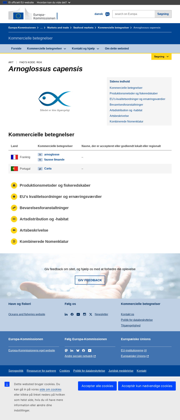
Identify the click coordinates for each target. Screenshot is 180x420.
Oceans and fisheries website (26, 314)
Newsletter (101, 314)
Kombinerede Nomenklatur (126, 121)
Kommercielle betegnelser (113, 27)
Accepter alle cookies (97, 386)
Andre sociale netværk (79, 356)
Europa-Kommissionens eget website (31, 350)
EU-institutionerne (132, 350)
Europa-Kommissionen (22, 27)
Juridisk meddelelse (120, 370)
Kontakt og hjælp (83, 48)
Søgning (163, 13)
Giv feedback (90, 280)
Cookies (64, 370)
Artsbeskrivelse (119, 115)
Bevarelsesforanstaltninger (126, 104)
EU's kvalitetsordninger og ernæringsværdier (137, 99)
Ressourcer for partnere (41, 370)
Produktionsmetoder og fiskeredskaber (134, 93)
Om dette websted (117, 48)
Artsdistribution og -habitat (126, 110)
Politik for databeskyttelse (137, 319)
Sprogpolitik (15, 370)
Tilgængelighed (130, 325)
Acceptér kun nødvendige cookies (147, 386)
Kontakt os (127, 314)
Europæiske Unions (133, 356)
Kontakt (141, 370)
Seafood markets (83, 27)
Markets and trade (58, 27)
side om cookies (50, 389)
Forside (16, 48)
